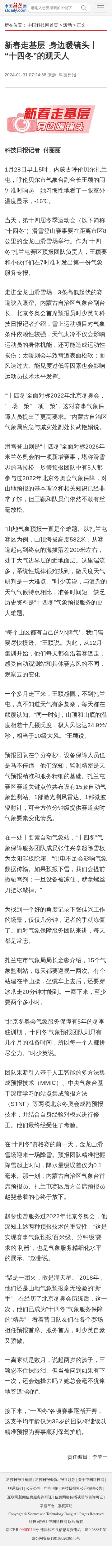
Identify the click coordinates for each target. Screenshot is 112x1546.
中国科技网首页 (43, 25)
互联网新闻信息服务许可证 (29, 1497)
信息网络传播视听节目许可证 (79, 1497)
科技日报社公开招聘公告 (81, 1488)
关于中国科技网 (91, 1479)
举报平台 (47, 1506)
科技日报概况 (46, 1479)
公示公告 (33, 1488)
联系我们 (15, 1488)
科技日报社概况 (19, 1479)
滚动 (67, 25)
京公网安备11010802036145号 (56, 1538)
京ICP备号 (22, 1530)
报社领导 (67, 1479)
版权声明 (65, 1506)
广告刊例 (51, 1488)
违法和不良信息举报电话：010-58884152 (73, 1530)
